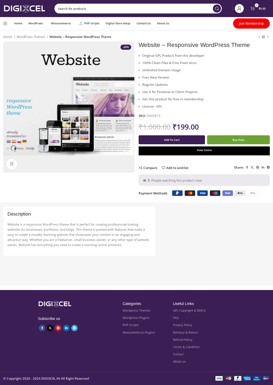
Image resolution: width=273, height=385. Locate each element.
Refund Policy (182, 340)
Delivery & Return (185, 332)
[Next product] (268, 37)
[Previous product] (259, 37)
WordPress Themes (31, 37)
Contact (178, 354)
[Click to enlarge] (11, 164)
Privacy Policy (182, 325)
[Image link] (55, 303)
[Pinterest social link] (257, 167)
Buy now (238, 140)
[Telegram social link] (268, 167)
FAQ (176, 318)
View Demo (204, 150)
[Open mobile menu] (5, 23)
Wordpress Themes (136, 310)
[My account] (239, 8)
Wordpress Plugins (136, 318)
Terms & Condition (186, 347)
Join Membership (251, 23)
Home (8, 37)
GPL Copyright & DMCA (189, 310)
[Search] (217, 8)
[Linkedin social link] (263, 167)
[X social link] (252, 167)
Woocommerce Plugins (139, 332)
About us (179, 361)
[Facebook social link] (247, 167)
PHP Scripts (131, 325)
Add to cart (172, 140)
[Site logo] (24, 8)
